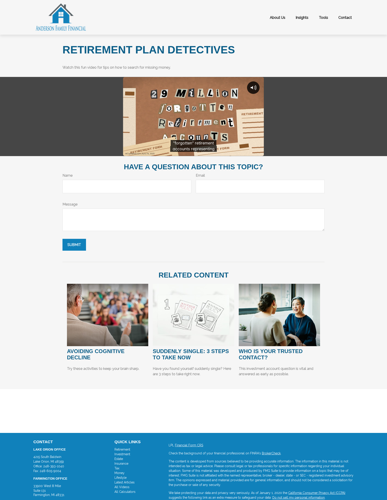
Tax (116, 468)
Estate (118, 459)
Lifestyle (120, 477)
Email (200, 175)
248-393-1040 (53, 466)
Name (67, 175)
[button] (277, 17)
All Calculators (124, 492)
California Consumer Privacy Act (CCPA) (316, 493)
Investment (122, 454)
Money (119, 473)
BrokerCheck (271, 453)
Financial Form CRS (189, 445)
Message (69, 204)
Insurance (121, 463)
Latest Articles (124, 482)
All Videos (121, 487)
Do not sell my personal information (298, 497)
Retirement (122, 449)
